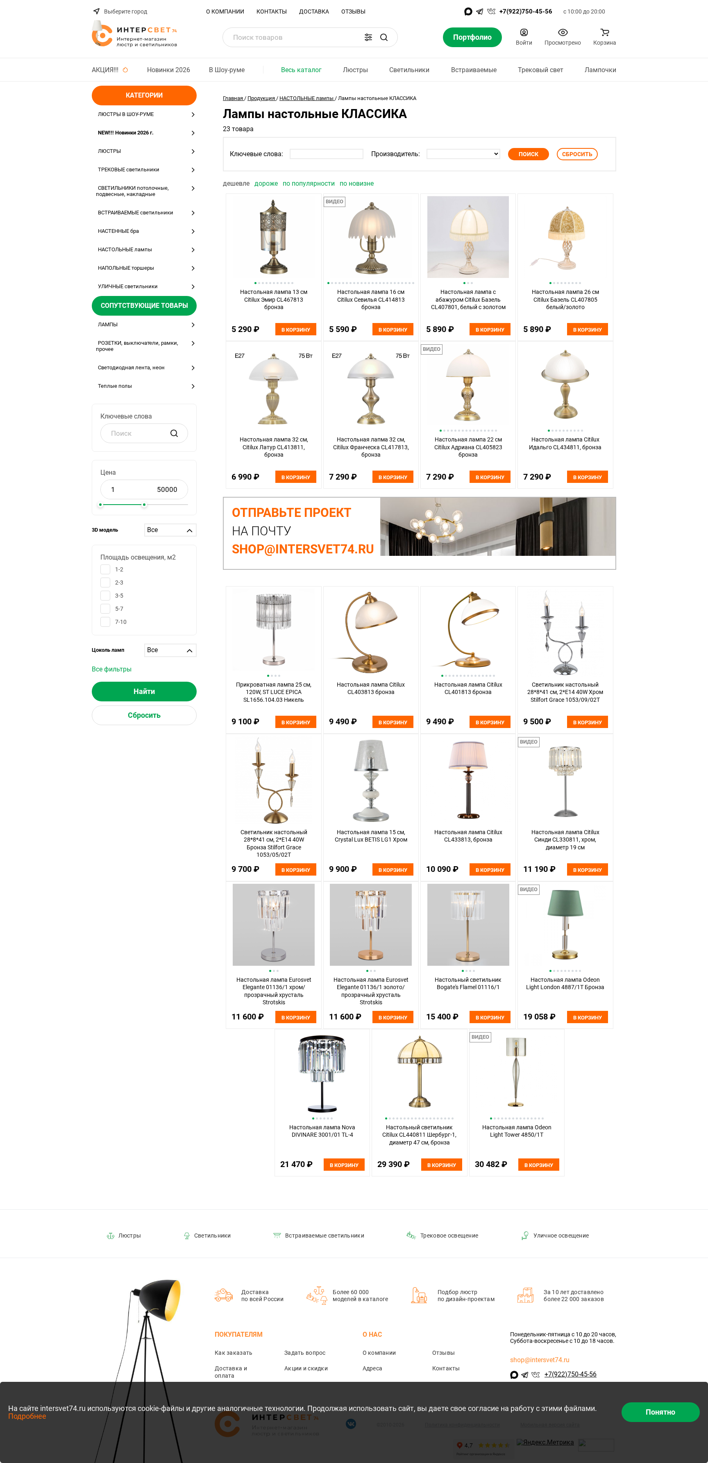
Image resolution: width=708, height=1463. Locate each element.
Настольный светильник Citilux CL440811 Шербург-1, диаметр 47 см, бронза (419, 1135)
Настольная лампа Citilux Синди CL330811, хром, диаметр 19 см (565, 840)
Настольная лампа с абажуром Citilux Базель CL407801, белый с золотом (468, 299)
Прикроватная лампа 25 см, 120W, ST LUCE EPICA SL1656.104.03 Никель (273, 692)
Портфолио (472, 37)
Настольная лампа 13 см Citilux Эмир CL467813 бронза (273, 299)
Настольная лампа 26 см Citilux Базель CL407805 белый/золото (565, 299)
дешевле (237, 183)
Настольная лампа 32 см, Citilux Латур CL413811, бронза (274, 447)
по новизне (357, 183)
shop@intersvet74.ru (540, 1360)
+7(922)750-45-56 (525, 11)
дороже (266, 183)
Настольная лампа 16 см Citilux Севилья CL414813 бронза (371, 299)
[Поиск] (384, 37)
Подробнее (27, 1416)
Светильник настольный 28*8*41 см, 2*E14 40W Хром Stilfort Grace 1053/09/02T (565, 692)
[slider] (100, 504)
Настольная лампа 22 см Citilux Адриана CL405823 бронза (468, 447)
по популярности (309, 183)
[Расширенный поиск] (368, 37)
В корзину (295, 330)
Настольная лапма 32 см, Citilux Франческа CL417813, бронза (371, 447)
